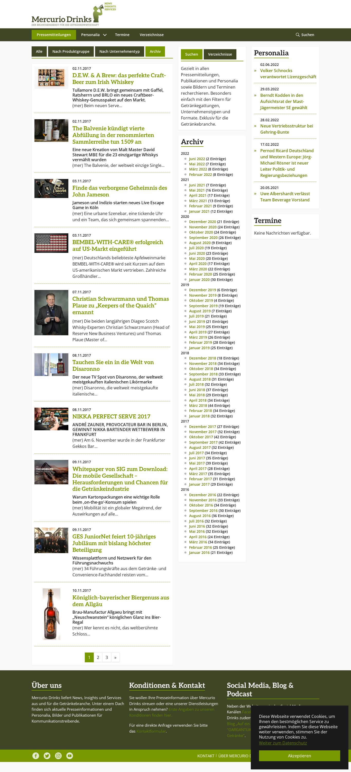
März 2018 (198, 405)
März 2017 (198, 473)
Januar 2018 (199, 416)
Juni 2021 (197, 185)
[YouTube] (69, 756)
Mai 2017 (197, 463)
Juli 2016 (196, 521)
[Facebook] (36, 756)
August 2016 (200, 515)
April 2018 (198, 400)
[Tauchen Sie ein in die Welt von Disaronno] (51, 364)
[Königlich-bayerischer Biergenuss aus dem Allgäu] (51, 614)
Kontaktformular (151, 731)
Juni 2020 (197, 253)
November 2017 (203, 431)
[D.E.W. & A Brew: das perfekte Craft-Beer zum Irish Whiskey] (51, 77)
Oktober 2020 (201, 232)
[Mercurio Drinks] (173, 14)
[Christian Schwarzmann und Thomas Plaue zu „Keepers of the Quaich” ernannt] (51, 312)
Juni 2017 (197, 458)
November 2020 (203, 227)
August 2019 (200, 310)
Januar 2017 (199, 484)
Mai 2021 (197, 190)
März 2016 (198, 541)
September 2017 (203, 442)
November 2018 (203, 363)
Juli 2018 (196, 384)
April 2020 (198, 263)
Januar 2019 (199, 347)
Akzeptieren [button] (299, 756)
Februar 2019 (200, 342)
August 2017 (200, 447)
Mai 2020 (197, 258)
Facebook (250, 711)
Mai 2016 (197, 531)
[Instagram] (58, 756)
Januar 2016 (199, 552)
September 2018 (203, 374)
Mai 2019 (197, 326)
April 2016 (198, 536)
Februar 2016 (200, 547)
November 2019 (203, 295)
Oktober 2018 (201, 368)
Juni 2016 (197, 526)
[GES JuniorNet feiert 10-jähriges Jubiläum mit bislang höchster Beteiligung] (51, 540)
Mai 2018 (197, 394)
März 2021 (198, 200)
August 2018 (200, 379)
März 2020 (198, 269)
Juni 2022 (197, 158)
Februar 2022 (200, 174)
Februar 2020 (200, 274)
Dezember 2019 (202, 289)
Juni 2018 (197, 389)
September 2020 (203, 237)
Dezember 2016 (202, 494)
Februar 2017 (200, 478)
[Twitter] (47, 756)
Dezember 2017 (202, 426)
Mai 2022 (197, 163)
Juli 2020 (196, 247)
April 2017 (198, 468)
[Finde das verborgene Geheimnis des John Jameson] (51, 188)
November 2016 (203, 499)
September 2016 (203, 510)
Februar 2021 (200, 205)
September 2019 (203, 305)
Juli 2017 (196, 452)
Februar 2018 (200, 410)
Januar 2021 (199, 211)
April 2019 (198, 332)
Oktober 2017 (201, 436)
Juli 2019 (196, 316)
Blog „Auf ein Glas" (243, 723)
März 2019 (198, 337)
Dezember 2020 (202, 221)
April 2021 (198, 195)
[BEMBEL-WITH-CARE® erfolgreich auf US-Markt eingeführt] (51, 243)
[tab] (191, 54)
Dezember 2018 (202, 358)
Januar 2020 (199, 279)
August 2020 (200, 242)
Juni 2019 (197, 321)
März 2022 (198, 169)
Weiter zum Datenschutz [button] (283, 743)
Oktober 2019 (201, 300)
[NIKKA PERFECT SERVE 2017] (51, 419)
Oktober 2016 (201, 505)
